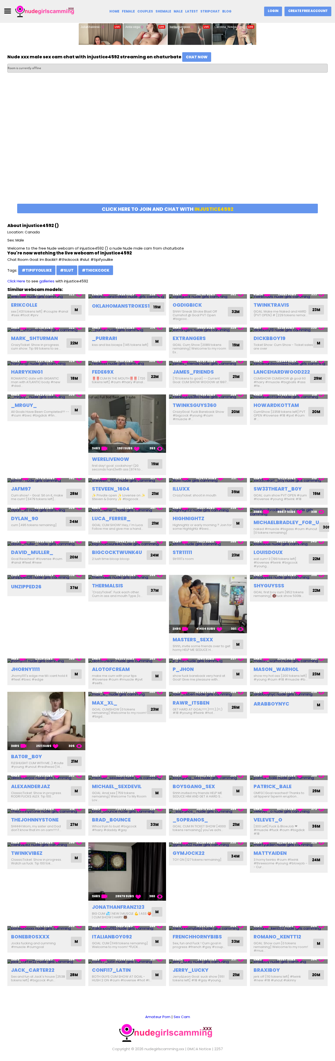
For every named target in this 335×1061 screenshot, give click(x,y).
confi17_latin (111, 970)
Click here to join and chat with (167, 209)
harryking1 (27, 371)
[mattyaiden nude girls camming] (289, 844)
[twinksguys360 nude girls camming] (208, 396)
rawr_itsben (191, 702)
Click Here (16, 281)
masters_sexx (193, 639)
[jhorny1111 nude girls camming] (46, 660)
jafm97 (21, 488)
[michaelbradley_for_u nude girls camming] (289, 512)
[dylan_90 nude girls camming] (46, 510)
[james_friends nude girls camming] (208, 363)
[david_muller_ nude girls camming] (46, 543)
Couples (145, 11)
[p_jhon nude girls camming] (208, 660)
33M (154, 824)
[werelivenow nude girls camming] (127, 423)
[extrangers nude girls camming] (208, 330)
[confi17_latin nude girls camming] (127, 961)
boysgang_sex (194, 786)
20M (235, 411)
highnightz (188, 518)
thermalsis (107, 585)
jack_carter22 (32, 970)
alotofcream (111, 669)
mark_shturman (34, 338)
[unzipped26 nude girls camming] (46, 577)
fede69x (103, 371)
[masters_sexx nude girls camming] (208, 604)
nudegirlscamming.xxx (164, 1048)
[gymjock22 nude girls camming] (208, 844)
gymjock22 (189, 853)
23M (316, 309)
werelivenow (110, 459)
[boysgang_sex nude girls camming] (208, 777)
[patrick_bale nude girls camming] (289, 777)
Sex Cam (182, 1016)
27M (74, 824)
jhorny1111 (25, 669)
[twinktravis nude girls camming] (289, 296)
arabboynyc (271, 703)
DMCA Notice (199, 1048)
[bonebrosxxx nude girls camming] (46, 928)
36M (316, 826)
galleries (46, 281)
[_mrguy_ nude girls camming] (46, 396)
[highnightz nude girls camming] (208, 510)
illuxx (181, 488)
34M (73, 521)
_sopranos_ (190, 819)
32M (236, 311)
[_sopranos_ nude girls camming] (208, 811)
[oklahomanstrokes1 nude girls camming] (127, 296)
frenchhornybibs (197, 936)
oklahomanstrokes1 (121, 306)
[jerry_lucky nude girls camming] (208, 961)
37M (74, 587)
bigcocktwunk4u (117, 552)
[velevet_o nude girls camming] (289, 811)
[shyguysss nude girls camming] (289, 577)
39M (235, 491)
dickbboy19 (269, 338)
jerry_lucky (190, 970)
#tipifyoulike (37, 270)
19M (157, 307)
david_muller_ (32, 552)
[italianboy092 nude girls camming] (127, 928)
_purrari (104, 338)
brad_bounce (111, 819)
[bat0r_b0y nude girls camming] (46, 721)
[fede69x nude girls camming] (127, 363)
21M (236, 376)
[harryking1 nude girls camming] (46, 363)
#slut (67, 270)
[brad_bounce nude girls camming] (127, 811)
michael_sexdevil (117, 786)
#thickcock (95, 270)
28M (74, 493)
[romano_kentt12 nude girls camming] (289, 928)
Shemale (163, 11)
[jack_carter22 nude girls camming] (46, 961)
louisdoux (268, 552)
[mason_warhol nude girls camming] (289, 660)
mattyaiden (270, 853)
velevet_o (268, 819)
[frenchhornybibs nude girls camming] (208, 928)
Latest (191, 11)
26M (236, 707)
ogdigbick (187, 305)
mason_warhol (276, 669)
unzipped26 (26, 586)
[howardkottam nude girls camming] (289, 396)
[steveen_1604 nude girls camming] (127, 480)
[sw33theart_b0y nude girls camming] (289, 480)
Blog (227, 11)
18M (74, 378)
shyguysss (269, 585)
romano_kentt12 (277, 936)
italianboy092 (112, 936)
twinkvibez (26, 853)
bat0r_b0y (26, 756)
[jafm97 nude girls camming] (46, 480)
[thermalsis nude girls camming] (127, 577)
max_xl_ (104, 702)
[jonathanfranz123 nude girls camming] (127, 871)
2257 (218, 1048)
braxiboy (267, 970)
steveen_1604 (110, 488)
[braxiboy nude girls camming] (289, 961)
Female (128, 11)
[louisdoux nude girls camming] (289, 543)
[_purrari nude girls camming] (127, 330)
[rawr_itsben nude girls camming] (208, 694)
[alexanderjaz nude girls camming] (46, 777)
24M (154, 555)
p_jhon (183, 669)
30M (327, 527)
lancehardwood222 (282, 371)
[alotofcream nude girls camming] (127, 660)
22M (74, 343)
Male (178, 11)
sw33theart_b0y (278, 488)
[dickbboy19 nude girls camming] (289, 330)
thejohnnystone (35, 819)
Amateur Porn (157, 1016)
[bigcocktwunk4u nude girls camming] (127, 543)
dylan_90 (24, 518)
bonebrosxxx (30, 936)
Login (273, 11)
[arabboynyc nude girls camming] (289, 694)
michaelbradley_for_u (286, 522)
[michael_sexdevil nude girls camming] (127, 777)
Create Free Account (308, 11)
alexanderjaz (30, 786)
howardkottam (276, 405)
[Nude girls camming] (46, 10)
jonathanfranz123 (118, 907)
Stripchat (210, 11)
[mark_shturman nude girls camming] (46, 330)
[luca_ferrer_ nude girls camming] (127, 510)
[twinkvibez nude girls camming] (46, 844)
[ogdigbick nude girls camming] (208, 296)
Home (114, 11)
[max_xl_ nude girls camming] (127, 694)
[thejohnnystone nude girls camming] (46, 811)
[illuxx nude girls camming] (208, 480)
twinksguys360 (195, 405)
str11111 (182, 552)
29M (318, 378)
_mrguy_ (24, 405)
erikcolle (24, 305)
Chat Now (196, 57)
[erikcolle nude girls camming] (46, 296)
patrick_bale (273, 786)
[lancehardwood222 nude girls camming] (289, 363)
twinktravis (271, 305)
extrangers (189, 338)
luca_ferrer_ (111, 518)
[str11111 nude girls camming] (208, 543)
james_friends (193, 371)
